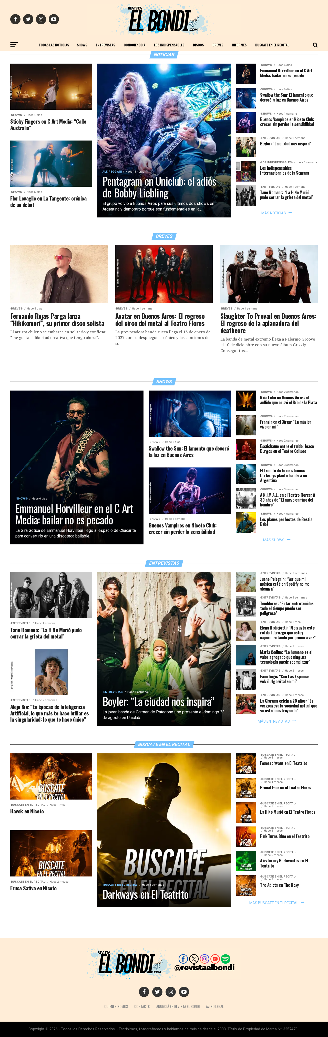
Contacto (142, 1006)
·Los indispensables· (169, 44)
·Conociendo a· (134, 44)
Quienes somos (116, 1006)
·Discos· (198, 44)
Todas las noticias (54, 44)
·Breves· (218, 44)
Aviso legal (215, 1006)
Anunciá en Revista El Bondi (178, 1006)
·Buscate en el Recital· (272, 44)
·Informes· (239, 44)
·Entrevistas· (105, 44)
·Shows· (82, 44)
